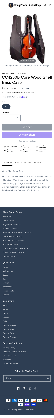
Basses (6, 317)
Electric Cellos (9, 333)
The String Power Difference (15, 248)
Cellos (5, 313)
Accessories (8, 287)
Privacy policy (9, 348)
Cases (5, 275)
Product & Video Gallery (13, 252)
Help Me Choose (10, 228)
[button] (3, 5)
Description (7, 162)
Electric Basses (9, 337)
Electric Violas (9, 329)
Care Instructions (23, 162)
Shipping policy (9, 356)
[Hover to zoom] (27, 38)
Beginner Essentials (11, 224)
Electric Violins (9, 325)
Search (6, 295)
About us (7, 217)
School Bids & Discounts (14, 240)
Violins (6, 305)
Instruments (8, 271)
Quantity (5, 113)
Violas (5, 309)
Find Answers (9, 256)
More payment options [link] (27, 141)
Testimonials (8, 291)
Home (5, 267)
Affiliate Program (10, 244)
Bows (5, 279)
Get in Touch (8, 221)
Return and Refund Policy (14, 352)
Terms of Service (10, 364)
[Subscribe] (47, 378)
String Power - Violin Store (23, 410)
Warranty (38, 162)
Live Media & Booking (12, 236)
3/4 (6, 107)
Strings (6, 283)
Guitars (6, 321)
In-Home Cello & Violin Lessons (17, 232)
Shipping (15, 92)
